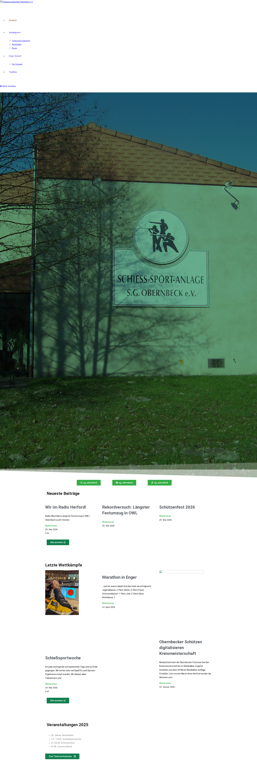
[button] (62, 756)
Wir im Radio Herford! (65, 507)
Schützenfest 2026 (177, 507)
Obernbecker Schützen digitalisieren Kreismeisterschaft (180, 647)
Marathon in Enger (119, 577)
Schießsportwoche (63, 657)
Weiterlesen (51, 525)
